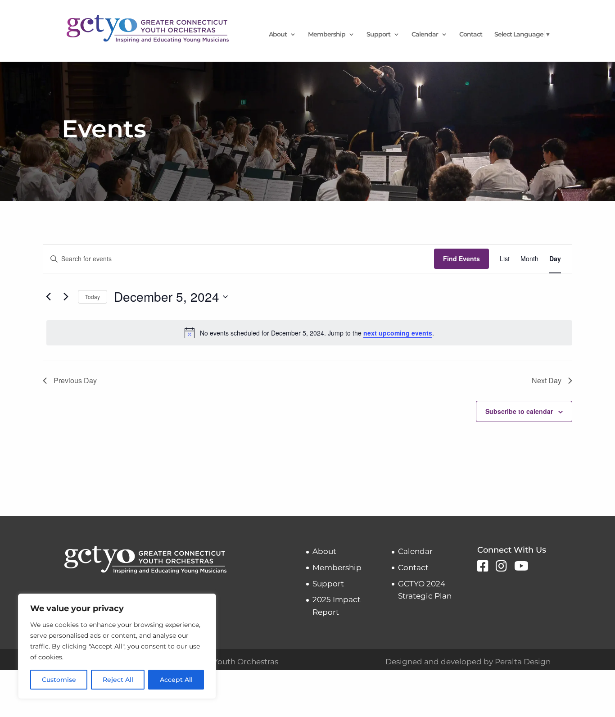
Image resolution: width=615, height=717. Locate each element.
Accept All (176, 680)
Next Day (546, 380)
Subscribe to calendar (519, 411)
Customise (59, 680)
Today (92, 296)
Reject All (118, 680)
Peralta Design (523, 661)
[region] (117, 646)
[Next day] (65, 296)
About (278, 34)
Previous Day (75, 380)
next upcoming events (397, 332)
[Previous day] (48, 296)
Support (378, 34)
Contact (470, 34)
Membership (326, 34)
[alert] (309, 332)
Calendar (425, 34)
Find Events (461, 258)
